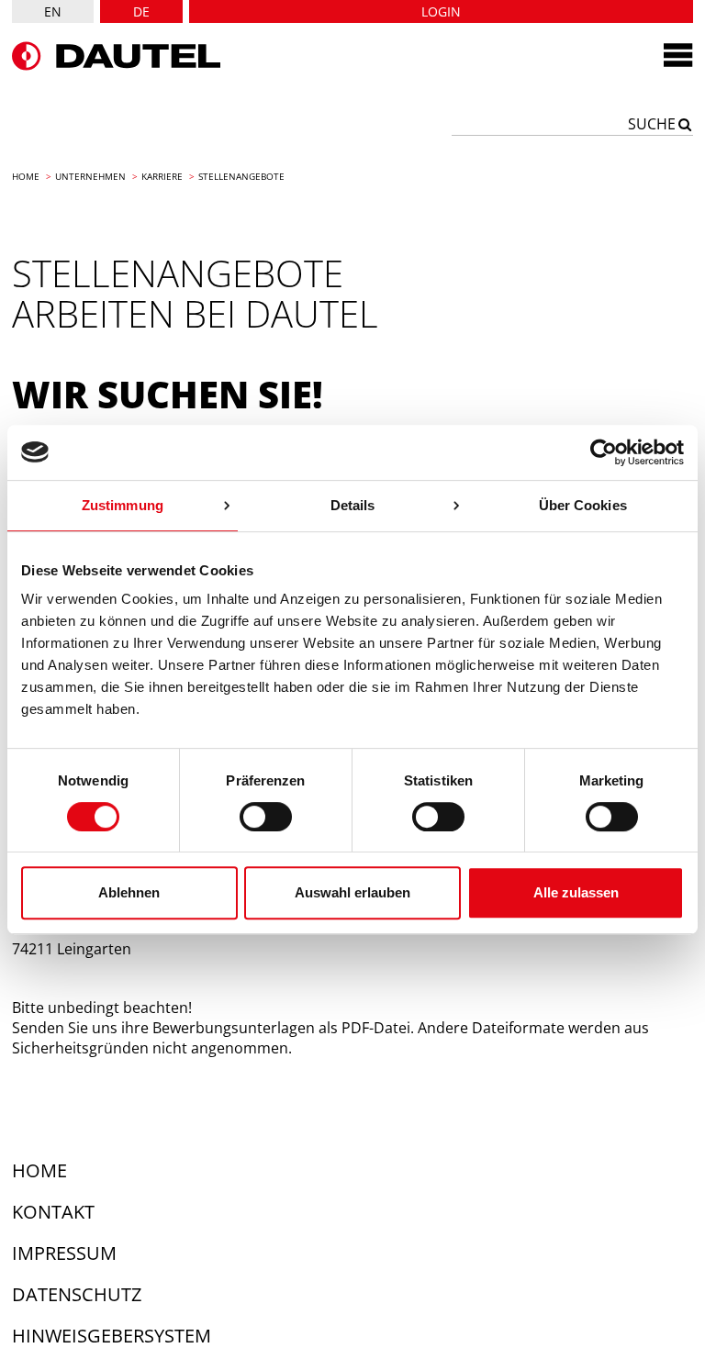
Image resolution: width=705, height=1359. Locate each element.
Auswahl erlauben (352, 892)
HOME (39, 1170)
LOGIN (441, 11)
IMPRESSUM (64, 1253)
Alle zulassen (576, 892)
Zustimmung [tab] (122, 505)
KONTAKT (53, 1211)
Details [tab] (352, 505)
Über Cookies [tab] (583, 505)
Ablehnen (129, 892)
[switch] (266, 816)
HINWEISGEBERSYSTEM (111, 1335)
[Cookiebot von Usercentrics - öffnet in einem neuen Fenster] (603, 452)
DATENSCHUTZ (76, 1294)
